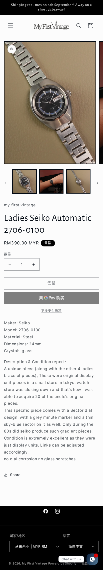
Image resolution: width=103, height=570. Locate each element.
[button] (10, 25)
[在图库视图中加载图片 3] (78, 181)
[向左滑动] (5, 182)
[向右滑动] (97, 182)
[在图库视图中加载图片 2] (51, 181)
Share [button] (15, 475)
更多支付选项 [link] (51, 311)
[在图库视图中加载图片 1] (24, 181)
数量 (7, 254)
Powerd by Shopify (62, 563)
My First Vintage (34, 563)
